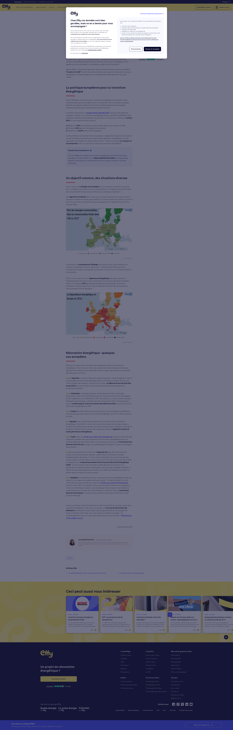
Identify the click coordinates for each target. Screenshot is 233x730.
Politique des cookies (94, 50)
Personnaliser (136, 49)
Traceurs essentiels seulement (151, 13)
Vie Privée (85, 53)
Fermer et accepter (152, 49)
